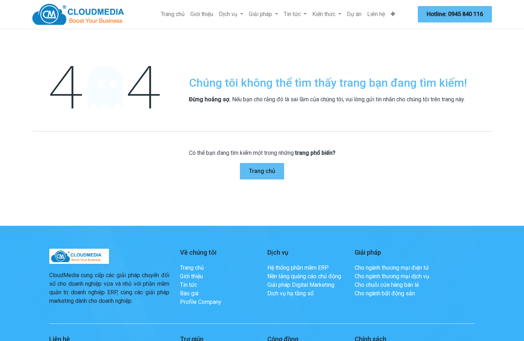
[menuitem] (172, 14)
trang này (453, 99)
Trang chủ (262, 171)
